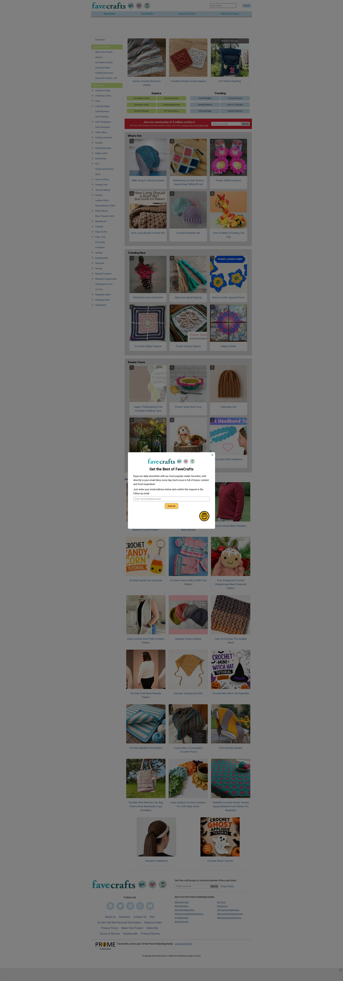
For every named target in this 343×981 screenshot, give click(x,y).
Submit (171, 506)
